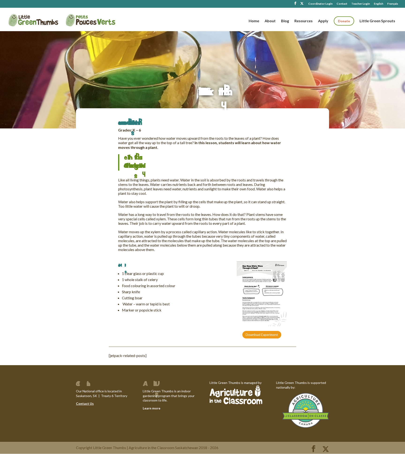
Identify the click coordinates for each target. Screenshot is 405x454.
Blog (285, 21)
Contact (342, 3)
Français (392, 3)
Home (254, 21)
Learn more (151, 408)
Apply (323, 21)
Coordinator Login (320, 3)
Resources (303, 21)
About (270, 21)
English (378, 3)
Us (91, 403)
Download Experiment (262, 335)
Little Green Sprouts (377, 21)
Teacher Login (360, 3)
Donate (344, 21)
